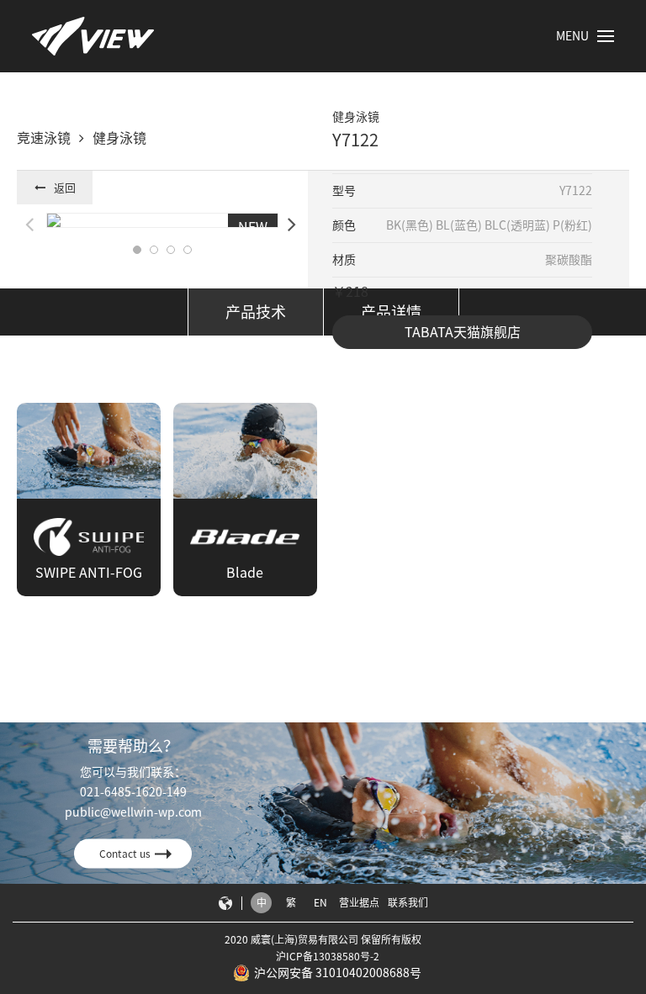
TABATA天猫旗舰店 (463, 332)
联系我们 (408, 902)
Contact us (125, 854)
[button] (137, 250)
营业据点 (359, 902)
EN (320, 902)
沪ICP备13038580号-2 (327, 956)
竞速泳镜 (44, 138)
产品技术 (255, 312)
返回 (65, 187)
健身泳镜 (119, 138)
